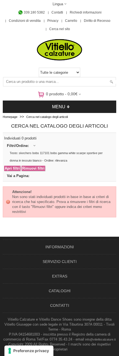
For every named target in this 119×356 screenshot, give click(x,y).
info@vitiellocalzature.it (100, 339)
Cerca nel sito (59, 29)
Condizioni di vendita (25, 21)
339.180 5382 (34, 12)
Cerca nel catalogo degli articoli (47, 116)
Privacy (52, 21)
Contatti (57, 12)
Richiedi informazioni (86, 12)
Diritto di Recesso (97, 21)
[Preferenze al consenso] (28, 351)
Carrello (71, 21)
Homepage (10, 116)
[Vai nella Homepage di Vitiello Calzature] (59, 59)
